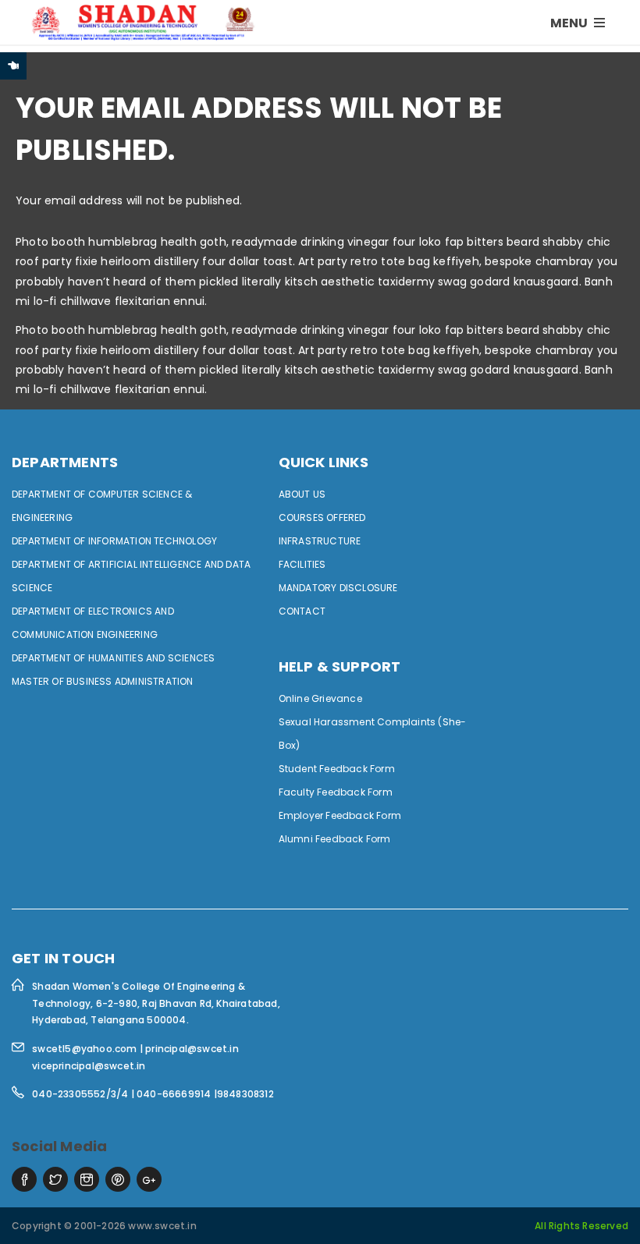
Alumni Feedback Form (335, 838)
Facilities (302, 564)
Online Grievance (320, 698)
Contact (302, 611)
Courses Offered (322, 517)
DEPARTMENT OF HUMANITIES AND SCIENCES (113, 658)
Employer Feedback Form (340, 815)
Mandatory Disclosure (338, 587)
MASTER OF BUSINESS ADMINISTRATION (103, 681)
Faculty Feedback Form (336, 792)
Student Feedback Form (337, 768)
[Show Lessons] (13, 66)
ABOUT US (302, 494)
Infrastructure (320, 541)
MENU (570, 23)
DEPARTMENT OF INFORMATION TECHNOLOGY (114, 541)
